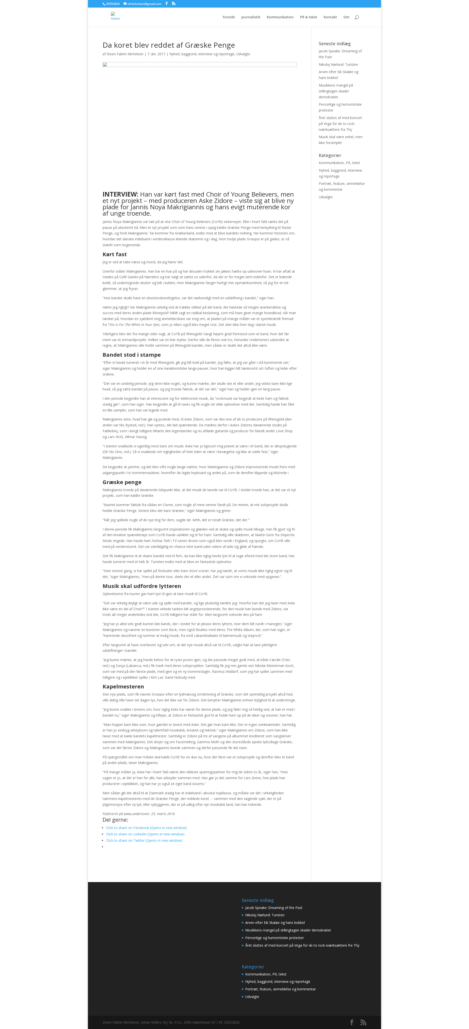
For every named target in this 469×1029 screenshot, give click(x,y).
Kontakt (330, 17)
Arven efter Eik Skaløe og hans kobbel (275, 922)
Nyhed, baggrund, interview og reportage (201, 54)
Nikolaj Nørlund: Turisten (338, 64)
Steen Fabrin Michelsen (125, 54)
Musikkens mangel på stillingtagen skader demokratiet (336, 91)
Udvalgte (243, 54)
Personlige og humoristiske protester (274, 937)
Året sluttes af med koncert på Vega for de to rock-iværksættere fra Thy (340, 123)
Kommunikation (280, 17)
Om (346, 17)
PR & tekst (308, 17)
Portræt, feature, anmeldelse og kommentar (280, 989)
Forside (229, 17)
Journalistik (250, 17)
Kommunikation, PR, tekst (339, 162)
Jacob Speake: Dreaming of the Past (273, 907)
